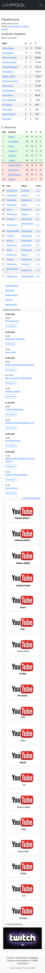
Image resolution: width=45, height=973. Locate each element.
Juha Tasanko (8, 53)
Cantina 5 (12, 155)
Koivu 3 (11, 136)
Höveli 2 (11, 160)
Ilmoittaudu (10, 326)
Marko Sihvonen (9, 57)
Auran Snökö (10, 352)
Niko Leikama (8, 48)
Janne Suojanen (9, 100)
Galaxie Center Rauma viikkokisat (19, 364)
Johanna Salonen (9, 62)
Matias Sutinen (8, 76)
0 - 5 (38, 195)
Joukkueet (9, 290)
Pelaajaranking (11, 285)
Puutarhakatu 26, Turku (18, 26)
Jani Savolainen (8, 90)
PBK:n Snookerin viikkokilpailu (18, 378)
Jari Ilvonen (7, 104)
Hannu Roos (7, 86)
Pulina (11, 146)
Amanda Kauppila (10, 67)
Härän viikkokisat (12, 440)
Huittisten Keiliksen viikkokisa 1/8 (19, 422)
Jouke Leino (7, 109)
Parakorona (13, 170)
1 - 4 (38, 204)
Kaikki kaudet (11, 304)
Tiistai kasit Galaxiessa (15, 339)
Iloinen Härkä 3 (15, 165)
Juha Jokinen (7, 71)
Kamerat (9, 300)
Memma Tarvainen (10, 81)
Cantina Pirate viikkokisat (16, 474)
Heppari (11, 179)
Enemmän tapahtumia (31, 498)
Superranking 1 (12, 488)
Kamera (4, 29)
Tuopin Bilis (13, 141)
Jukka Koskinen (9, 114)
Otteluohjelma (11, 295)
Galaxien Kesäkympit (14, 409)
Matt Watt (6, 119)
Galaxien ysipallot (12, 391)
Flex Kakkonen (14, 174)
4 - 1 (38, 209)
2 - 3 (38, 200)
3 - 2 (38, 190)
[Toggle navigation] (40, 5)
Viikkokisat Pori (12, 321)
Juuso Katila (7, 95)
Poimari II (12, 151)
